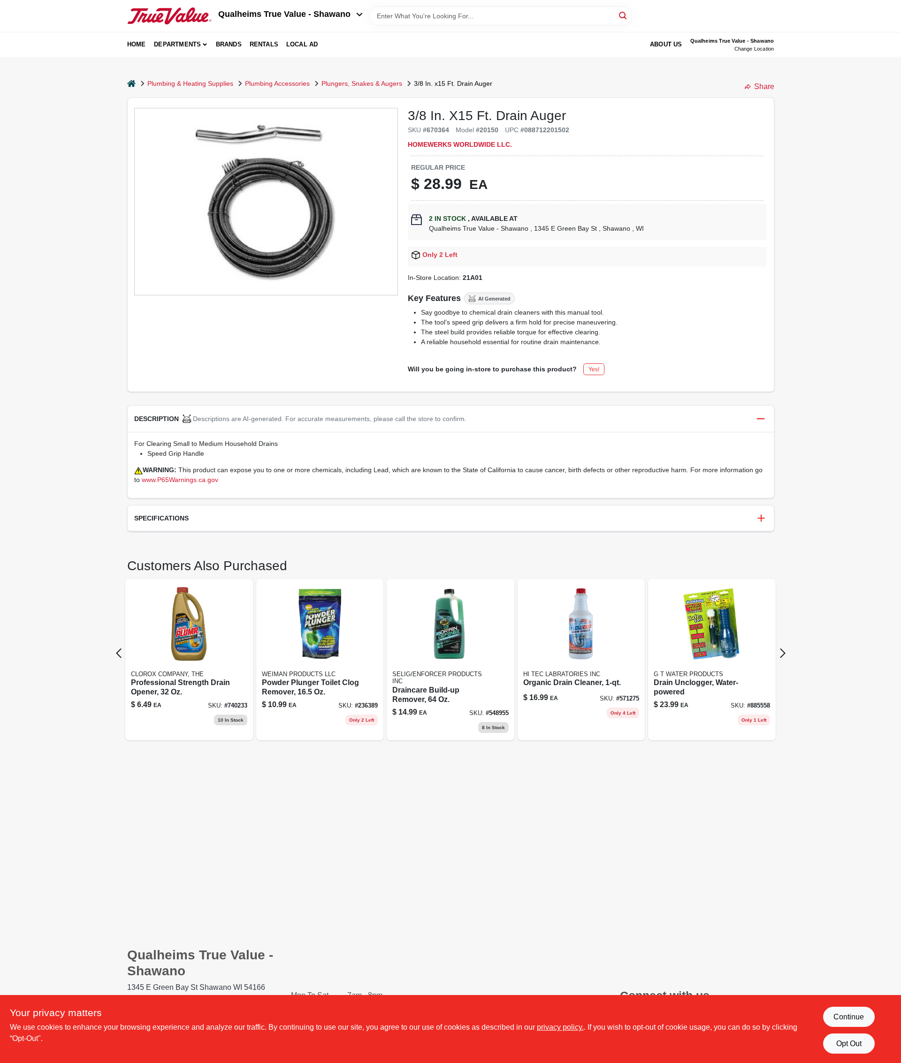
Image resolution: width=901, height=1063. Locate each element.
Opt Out (849, 1044)
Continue (848, 1017)
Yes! (593, 369)
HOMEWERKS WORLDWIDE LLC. (460, 144)
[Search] (623, 15)
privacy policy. (560, 1027)
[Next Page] (783, 653)
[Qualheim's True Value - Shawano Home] (169, 16)
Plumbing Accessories (277, 83)
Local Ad (302, 44)
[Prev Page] (119, 653)
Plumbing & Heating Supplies (190, 83)
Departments (177, 44)
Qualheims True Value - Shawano (284, 14)
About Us (666, 44)
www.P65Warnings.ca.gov (180, 479)
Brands (229, 44)
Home (136, 44)
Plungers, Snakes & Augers (361, 83)
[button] (451, 419)
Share (764, 86)
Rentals (264, 44)
